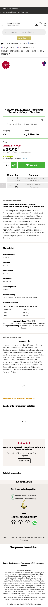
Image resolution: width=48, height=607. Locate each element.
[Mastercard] (25, 553)
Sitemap (24, 565)
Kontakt (3, 19)
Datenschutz (25, 563)
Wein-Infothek (24, 38)
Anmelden (24, 461)
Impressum (40, 563)
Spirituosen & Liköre (14, 124)
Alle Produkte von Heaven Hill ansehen (18, 398)
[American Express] (19, 556)
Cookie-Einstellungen (11, 563)
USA (11, 120)
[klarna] (34, 556)
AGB (33, 563)
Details (24, 159)
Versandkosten (26, 152)
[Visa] (36, 553)
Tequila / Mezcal (30, 124)
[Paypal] (12, 553)
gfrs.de (27, 595)
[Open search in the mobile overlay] (24, 32)
